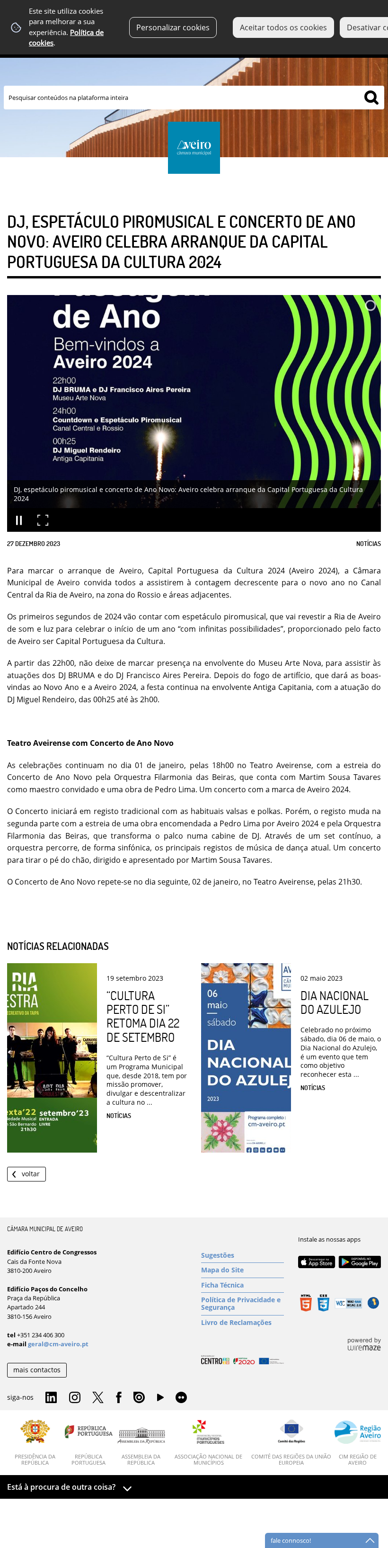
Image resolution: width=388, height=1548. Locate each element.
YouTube (160, 1400)
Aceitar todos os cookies (283, 27)
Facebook (119, 1398)
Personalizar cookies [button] (173, 27)
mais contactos (37, 1369)
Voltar (31, 1173)
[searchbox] (194, 97)
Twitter (98, 1398)
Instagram (74, 1398)
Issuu (139, 1398)
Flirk (181, 1398)
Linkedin (51, 1398)
